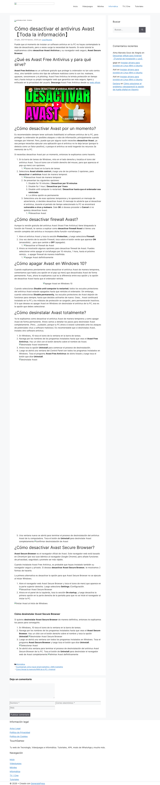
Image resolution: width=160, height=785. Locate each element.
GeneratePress (38, 783)
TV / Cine (126, 6)
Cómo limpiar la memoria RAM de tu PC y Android (35, 669)
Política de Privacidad (20, 732)
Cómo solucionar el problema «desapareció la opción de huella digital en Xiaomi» (128, 86)
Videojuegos (87, 6)
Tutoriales (139, 6)
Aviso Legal (15, 728)
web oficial (95, 82)
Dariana (116, 83)
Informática (113, 6)
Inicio (75, 6)
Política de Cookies (19, 736)
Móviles (100, 6)
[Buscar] (142, 30)
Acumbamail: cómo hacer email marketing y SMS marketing (39, 667)
